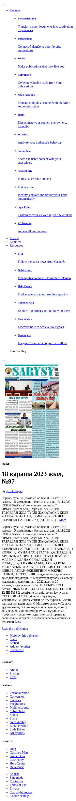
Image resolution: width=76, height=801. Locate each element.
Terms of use (18, 785)
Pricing (14, 238)
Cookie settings (19, 796)
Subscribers (17, 711)
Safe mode (16, 777)
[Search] (3, 360)
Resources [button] (16, 245)
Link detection (19, 725)
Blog (13, 749)
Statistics (15, 700)
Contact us (16, 781)
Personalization (19, 693)
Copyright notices (21, 792)
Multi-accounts (19, 707)
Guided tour (17, 756)
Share (13, 718)
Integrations (17, 704)
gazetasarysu (14, 491)
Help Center (17, 763)
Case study (17, 759)
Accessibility (18, 722)
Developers (17, 767)
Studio (14, 714)
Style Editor (17, 729)
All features (17, 733)
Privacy (14, 788)
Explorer (15, 241)
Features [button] (15, 10)
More (62, 520)
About (14, 669)
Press (13, 677)
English (14, 774)
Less (18, 621)
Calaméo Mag (19, 752)
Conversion (17, 696)
